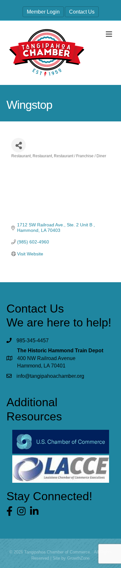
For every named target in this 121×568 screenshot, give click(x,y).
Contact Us (82, 12)
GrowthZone (78, 558)
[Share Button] (18, 145)
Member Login (43, 12)
